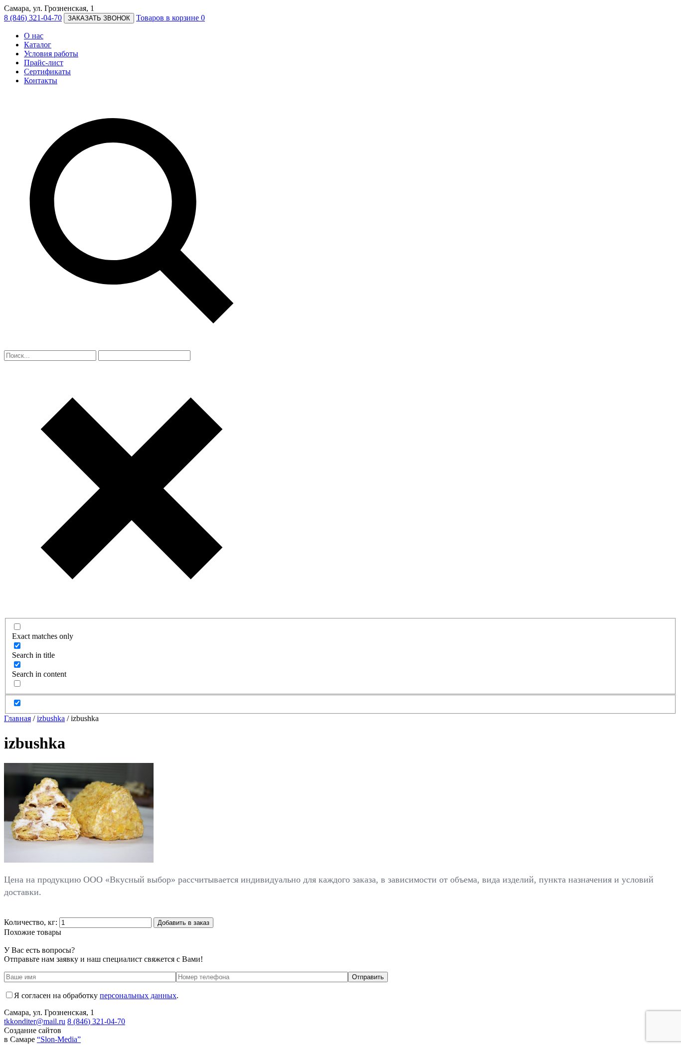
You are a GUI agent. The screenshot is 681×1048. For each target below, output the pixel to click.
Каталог (37, 44)
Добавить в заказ (183, 922)
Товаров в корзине (170, 17)
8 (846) (33, 17)
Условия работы (51, 53)
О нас (33, 35)
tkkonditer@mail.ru (34, 1021)
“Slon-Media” (59, 1039)
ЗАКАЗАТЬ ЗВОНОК (99, 18)
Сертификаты (47, 71)
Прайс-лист (43, 62)
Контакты (40, 80)
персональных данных (138, 995)
